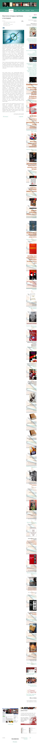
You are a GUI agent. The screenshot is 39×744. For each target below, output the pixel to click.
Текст (9, 23)
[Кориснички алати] (22, 21)
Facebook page (10, 724)
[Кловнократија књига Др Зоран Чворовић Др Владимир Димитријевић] (33, 79)
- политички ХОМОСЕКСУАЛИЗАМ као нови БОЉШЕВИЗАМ (32, 54)
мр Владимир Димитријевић (31, 39)
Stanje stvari (34, 694)
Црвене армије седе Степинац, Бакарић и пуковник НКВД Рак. (33, 74)
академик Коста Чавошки (32, 38)
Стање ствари (28, 694)
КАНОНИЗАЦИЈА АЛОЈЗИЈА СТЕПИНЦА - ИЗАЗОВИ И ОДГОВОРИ (32, 64)
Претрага (34, 17)
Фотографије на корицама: (32, 67)
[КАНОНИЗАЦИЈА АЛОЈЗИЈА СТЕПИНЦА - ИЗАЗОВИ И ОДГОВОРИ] (33, 59)
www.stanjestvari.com (30, 695)
